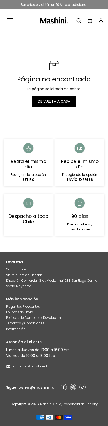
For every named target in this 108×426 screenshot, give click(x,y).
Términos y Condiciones (25, 323)
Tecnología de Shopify (80, 404)
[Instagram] (73, 387)
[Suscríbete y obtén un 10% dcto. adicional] (54, 4)
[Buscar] (79, 20)
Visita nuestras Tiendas (24, 275)
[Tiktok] (82, 387)
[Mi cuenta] (101, 20)
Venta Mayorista (18, 286)
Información (15, 329)
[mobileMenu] (9, 20)
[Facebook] (64, 387)
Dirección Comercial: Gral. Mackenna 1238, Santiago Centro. (52, 280)
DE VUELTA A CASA (54, 101)
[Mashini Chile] (54, 20)
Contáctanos (16, 269)
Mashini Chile (50, 404)
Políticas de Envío (19, 312)
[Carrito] (90, 20)
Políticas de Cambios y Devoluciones (35, 317)
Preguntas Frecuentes (23, 306)
